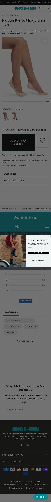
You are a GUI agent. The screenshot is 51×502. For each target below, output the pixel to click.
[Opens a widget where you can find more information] (40, 497)
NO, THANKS (38, 256)
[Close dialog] (49, 236)
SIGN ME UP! (38, 252)
